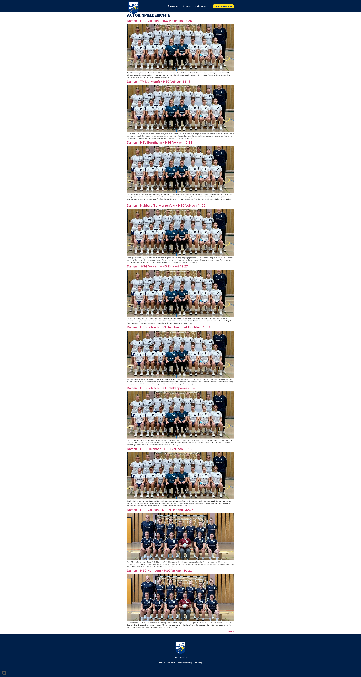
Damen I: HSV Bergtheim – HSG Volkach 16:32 (159, 142)
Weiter (231, 631)
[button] (4, 673)
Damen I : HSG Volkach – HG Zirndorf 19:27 (157, 266)
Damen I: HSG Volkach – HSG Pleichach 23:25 (159, 21)
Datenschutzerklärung (185, 663)
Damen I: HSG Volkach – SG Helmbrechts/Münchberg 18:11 (168, 327)
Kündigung (198, 663)
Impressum (171, 663)
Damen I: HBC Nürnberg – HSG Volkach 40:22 (159, 570)
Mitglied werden (200, 6)
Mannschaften (173, 6)
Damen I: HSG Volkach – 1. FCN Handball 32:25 (160, 510)
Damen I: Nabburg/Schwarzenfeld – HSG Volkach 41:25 (166, 205)
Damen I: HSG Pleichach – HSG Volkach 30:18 (159, 449)
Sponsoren (186, 6)
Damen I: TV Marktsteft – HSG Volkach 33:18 (158, 81)
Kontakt (162, 663)
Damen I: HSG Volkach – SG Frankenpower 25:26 (161, 388)
